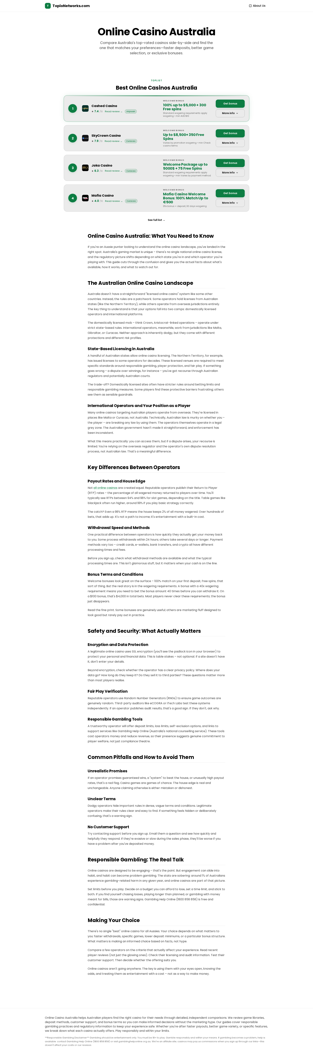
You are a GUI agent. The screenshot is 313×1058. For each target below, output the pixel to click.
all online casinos (105, 488)
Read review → (114, 111)
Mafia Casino (102, 195)
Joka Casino (101, 165)
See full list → (156, 220)
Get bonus (230, 103)
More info (228, 113)
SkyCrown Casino (106, 135)
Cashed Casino (104, 106)
